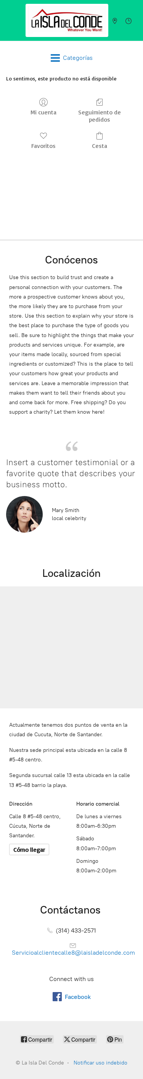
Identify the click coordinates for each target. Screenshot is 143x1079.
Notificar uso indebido (100, 1063)
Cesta (99, 145)
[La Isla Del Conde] (67, 20)
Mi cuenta (43, 112)
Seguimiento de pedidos (99, 115)
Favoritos (43, 145)
